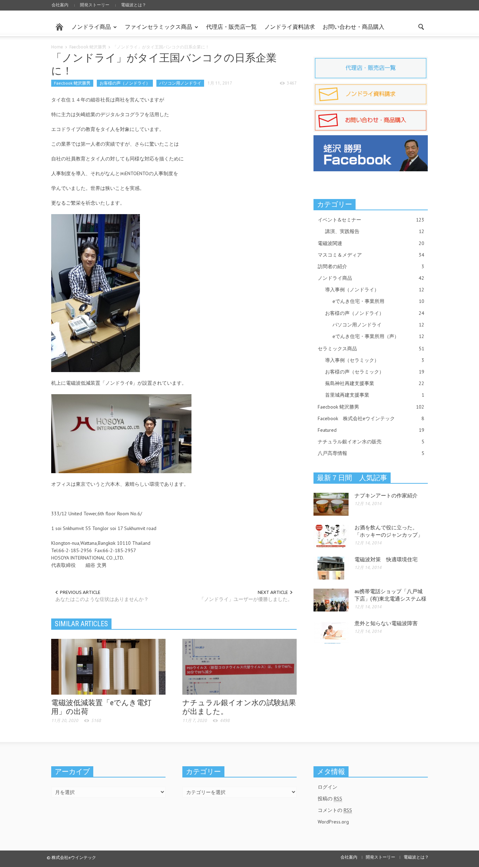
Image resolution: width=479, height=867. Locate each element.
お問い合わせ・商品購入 (353, 27)
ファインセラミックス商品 (156, 30)
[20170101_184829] (121, 433)
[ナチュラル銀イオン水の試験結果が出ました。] (239, 666)
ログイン (327, 787)
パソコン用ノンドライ (180, 83)
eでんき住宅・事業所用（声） (378, 336)
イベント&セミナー (371, 220)
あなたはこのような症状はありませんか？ (102, 599)
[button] (421, 26)
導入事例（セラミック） (374, 360)
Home (57, 47)
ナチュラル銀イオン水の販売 (371, 441)
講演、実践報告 (374, 231)
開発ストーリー (94, 4)
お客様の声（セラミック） (374, 372)
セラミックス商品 (371, 348)
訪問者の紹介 (371, 266)
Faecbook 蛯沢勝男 (87, 47)
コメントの (335, 810)
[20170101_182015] (95, 293)
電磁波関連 (371, 243)
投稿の (330, 798)
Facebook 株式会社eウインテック (371, 418)
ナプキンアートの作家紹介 (386, 495)
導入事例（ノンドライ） (374, 289)
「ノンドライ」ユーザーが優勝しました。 (245, 599)
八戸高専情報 (371, 453)
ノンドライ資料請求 (289, 27)
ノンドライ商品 (89, 30)
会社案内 (60, 4)
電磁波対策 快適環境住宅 (386, 559)
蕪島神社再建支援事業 (374, 383)
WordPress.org (333, 822)
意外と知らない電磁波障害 (386, 623)
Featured (371, 430)
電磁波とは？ (133, 4)
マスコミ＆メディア (371, 255)
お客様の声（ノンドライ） (125, 83)
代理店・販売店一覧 (231, 27)
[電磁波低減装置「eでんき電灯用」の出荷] (108, 666)
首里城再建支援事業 (374, 395)
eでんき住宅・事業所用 (378, 301)
